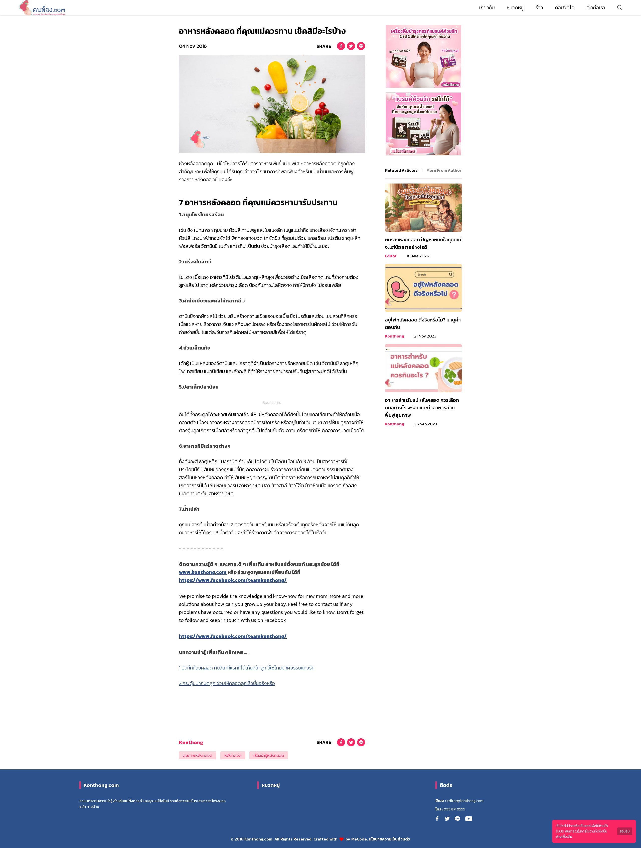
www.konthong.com (203, 572)
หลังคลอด (232, 755)
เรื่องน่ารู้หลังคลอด (268, 755)
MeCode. (360, 839)
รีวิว (539, 7)
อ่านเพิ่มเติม (564, 836)
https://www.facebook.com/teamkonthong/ (233, 580)
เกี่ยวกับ (487, 7)
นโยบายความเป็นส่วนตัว (389, 839)
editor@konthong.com (465, 800)
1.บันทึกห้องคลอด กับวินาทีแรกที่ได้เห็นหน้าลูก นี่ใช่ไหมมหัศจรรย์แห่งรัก (246, 667)
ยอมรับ (625, 831)
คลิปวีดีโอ (564, 7)
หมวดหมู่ (515, 7)
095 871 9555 (454, 809)
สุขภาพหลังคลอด (197, 755)
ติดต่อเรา (595, 7)
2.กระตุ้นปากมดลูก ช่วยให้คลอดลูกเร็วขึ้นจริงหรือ (227, 683)
